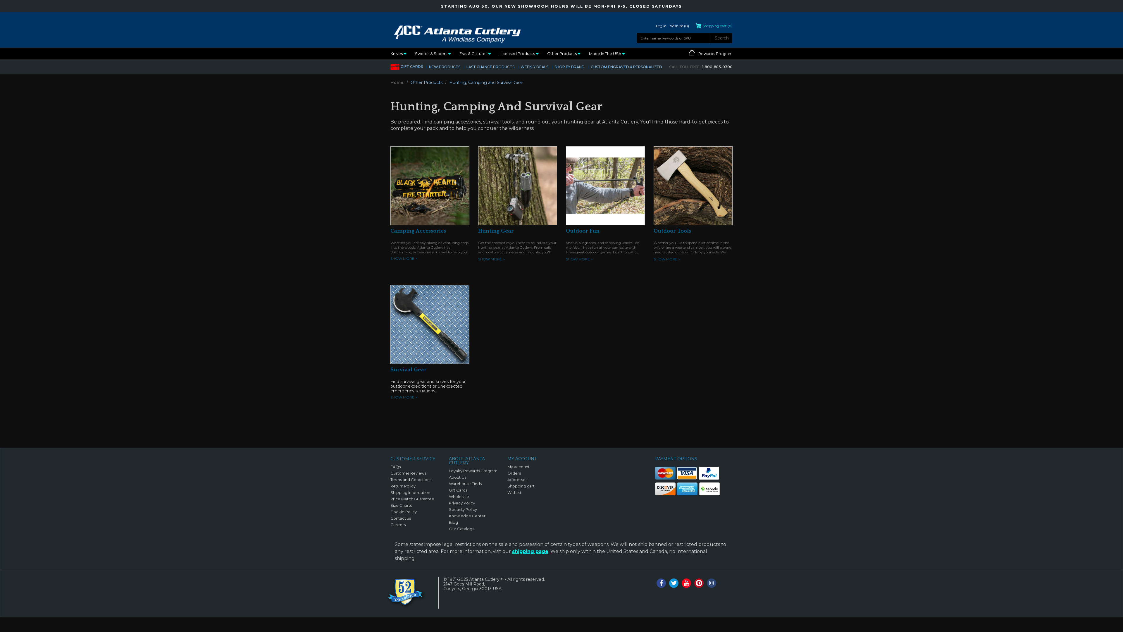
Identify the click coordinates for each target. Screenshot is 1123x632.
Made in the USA (605, 53)
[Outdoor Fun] (605, 185)
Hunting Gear (496, 231)
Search (722, 38)
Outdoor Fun (583, 231)
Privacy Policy (462, 503)
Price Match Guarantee (412, 499)
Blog (453, 522)
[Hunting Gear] (517, 185)
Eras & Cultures (473, 53)
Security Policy (463, 509)
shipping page (530, 551)
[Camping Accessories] (429, 185)
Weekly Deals (534, 67)
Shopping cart (521, 486)
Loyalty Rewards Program (473, 470)
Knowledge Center (467, 516)
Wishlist (514, 492)
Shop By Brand (569, 67)
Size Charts (401, 505)
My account (518, 466)
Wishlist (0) (679, 26)
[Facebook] (661, 583)
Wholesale (459, 496)
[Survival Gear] (429, 324)
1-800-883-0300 (701, 67)
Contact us (400, 518)
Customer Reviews (408, 473)
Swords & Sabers (431, 53)
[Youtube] (686, 583)
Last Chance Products (490, 67)
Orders (514, 473)
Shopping (717, 26)
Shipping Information (410, 492)
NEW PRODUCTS (444, 67)
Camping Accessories (418, 231)
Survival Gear (408, 370)
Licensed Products (518, 53)
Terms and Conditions (410, 479)
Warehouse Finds (465, 483)
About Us (457, 477)
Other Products (562, 53)
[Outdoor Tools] (693, 185)
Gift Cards (412, 66)
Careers (398, 524)
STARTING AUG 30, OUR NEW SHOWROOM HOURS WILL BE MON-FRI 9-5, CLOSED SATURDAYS (561, 6)
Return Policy (403, 486)
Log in (661, 26)
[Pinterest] (699, 583)
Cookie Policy (403, 511)
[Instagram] (711, 583)
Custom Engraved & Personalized (626, 67)
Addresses (517, 479)
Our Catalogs (461, 528)
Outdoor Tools (672, 231)
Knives (397, 53)
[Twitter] (673, 583)
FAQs (395, 466)
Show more (403, 258)
